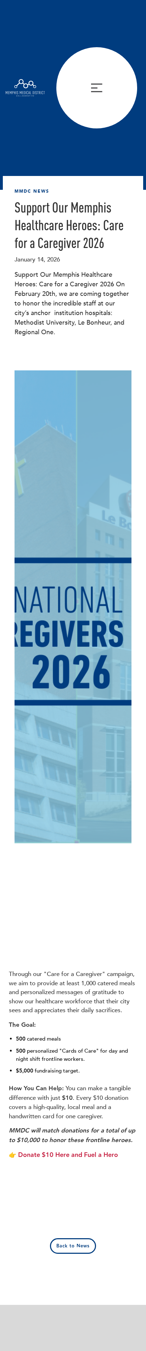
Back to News (73, 1246)
